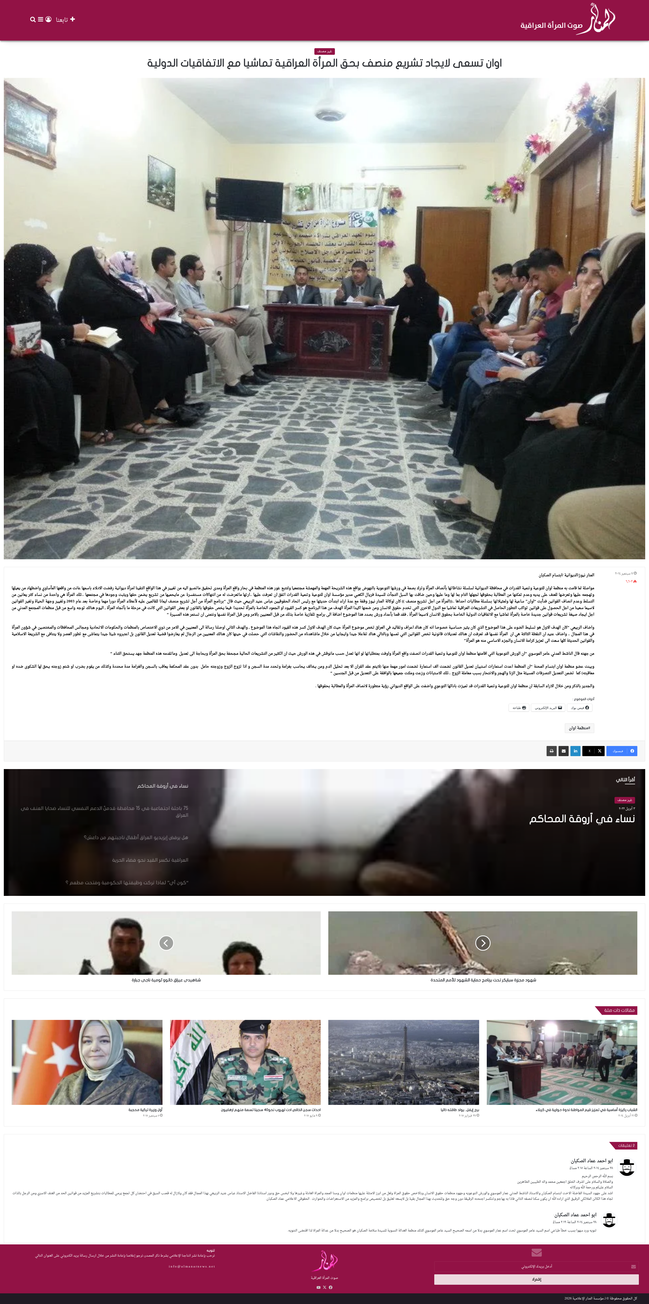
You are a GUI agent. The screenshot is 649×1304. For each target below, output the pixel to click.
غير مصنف (324, 51)
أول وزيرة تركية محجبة (146, 1110)
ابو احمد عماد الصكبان (592, 1161)
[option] (324, 832)
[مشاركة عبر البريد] (563, 751)
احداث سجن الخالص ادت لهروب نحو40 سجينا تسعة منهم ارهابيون (271, 1110)
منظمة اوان (578, 728)
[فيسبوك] (331, 1287)
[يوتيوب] (318, 1287)
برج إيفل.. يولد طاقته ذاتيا (460, 1110)
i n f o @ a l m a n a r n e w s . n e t (192, 1266)
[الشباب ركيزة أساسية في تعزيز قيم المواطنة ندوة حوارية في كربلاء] (562, 1062)
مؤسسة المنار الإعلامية (588, 1298)
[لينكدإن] (575, 751)
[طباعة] (552, 751)
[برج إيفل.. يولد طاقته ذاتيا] (403, 1062)
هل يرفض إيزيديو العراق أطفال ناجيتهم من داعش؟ (544, 825)
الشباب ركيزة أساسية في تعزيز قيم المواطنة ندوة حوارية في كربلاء (586, 1110)
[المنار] (568, 20)
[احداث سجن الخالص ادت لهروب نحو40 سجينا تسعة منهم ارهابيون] (245, 1062)
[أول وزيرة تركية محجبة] (87, 1062)
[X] (324, 1287)
